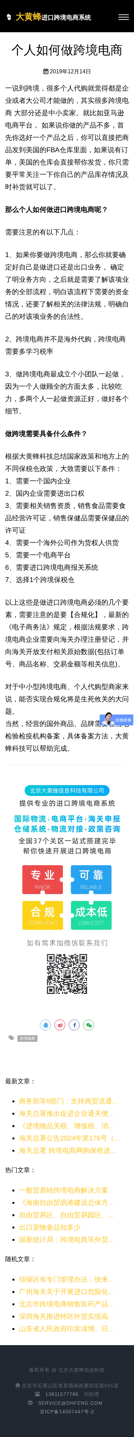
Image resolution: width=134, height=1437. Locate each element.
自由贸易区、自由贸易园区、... (66, 1215)
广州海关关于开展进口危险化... (66, 1291)
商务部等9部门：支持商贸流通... (68, 1101)
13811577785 (62, 1394)
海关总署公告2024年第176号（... (69, 1138)
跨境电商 (27, 1038)
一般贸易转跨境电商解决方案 (63, 1190)
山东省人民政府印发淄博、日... (66, 1328)
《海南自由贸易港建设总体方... (66, 1202)
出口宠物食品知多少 (50, 1227)
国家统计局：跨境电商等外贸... (66, 1239)
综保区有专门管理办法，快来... (66, 1279)
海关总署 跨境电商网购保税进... (67, 1150)
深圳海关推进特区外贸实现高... (66, 1316)
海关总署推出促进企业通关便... (66, 1113)
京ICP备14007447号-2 (67, 1411)
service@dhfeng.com (70, 1403)
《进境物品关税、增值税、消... (66, 1126)
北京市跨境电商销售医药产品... (66, 1304)
